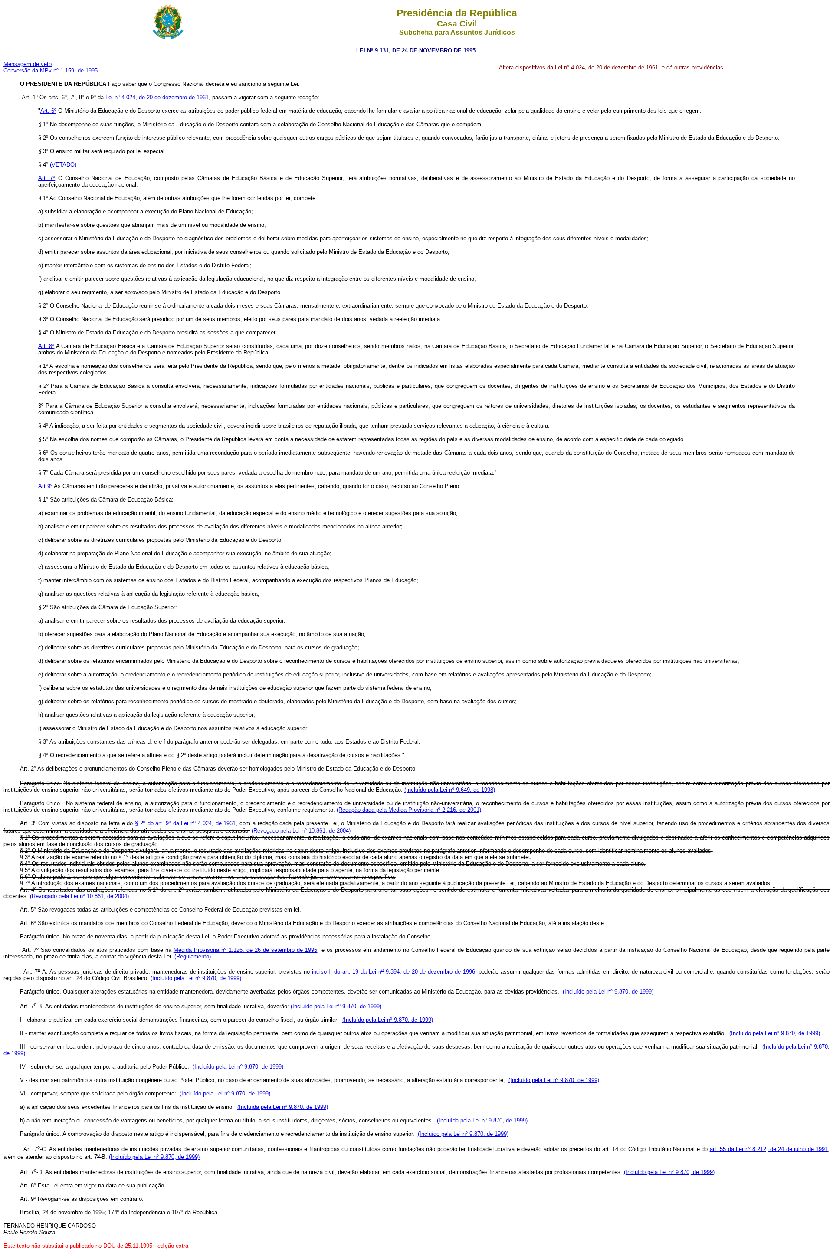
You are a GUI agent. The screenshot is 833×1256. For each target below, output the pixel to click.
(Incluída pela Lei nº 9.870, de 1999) (282, 1107)
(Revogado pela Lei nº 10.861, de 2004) (79, 896)
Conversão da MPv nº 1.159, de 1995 (50, 70)
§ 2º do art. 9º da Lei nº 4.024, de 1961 (185, 823)
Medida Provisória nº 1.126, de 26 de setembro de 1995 (246, 950)
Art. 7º (46, 178)
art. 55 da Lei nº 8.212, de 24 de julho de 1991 (769, 1149)
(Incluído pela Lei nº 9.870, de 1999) (196, 978)
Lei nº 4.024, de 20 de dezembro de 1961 (157, 97)
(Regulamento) (192, 956)
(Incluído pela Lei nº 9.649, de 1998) (449, 790)
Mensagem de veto (27, 64)
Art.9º (45, 486)
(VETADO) (63, 164)
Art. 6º (48, 111)
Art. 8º (46, 346)
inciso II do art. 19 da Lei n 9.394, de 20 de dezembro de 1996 (393, 971)
